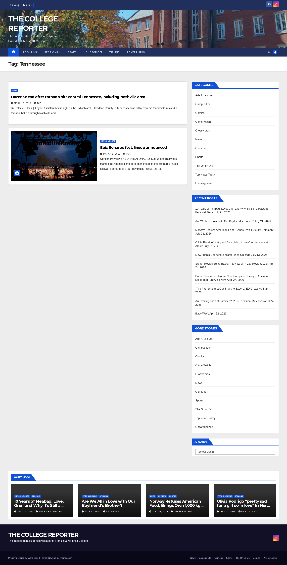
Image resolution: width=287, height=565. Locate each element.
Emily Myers (249, 511)
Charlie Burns (183, 511)
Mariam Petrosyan (50, 511)
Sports (199, 157)
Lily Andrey (113, 511)
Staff (72, 52)
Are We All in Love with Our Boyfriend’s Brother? (224, 221)
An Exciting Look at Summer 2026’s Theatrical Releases (229, 301)
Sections (51, 52)
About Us (30, 52)
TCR (39, 103)
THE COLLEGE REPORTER (43, 534)
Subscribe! (94, 52)
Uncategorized (204, 183)
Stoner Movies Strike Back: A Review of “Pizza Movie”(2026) (231, 263)
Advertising (136, 52)
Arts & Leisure (108, 141)
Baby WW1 (202, 313)
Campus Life (203, 104)
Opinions (200, 148)
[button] (269, 52)
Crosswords (202, 130)
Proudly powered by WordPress (23, 558)
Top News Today (205, 174)
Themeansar (65, 558)
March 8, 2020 (23, 103)
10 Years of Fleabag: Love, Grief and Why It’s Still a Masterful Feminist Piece (39, 505)
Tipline (114, 52)
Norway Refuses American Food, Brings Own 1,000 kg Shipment (234, 230)
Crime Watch (203, 121)
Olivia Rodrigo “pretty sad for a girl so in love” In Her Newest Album (242, 505)
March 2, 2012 (112, 154)
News (14, 90)
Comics (199, 113)
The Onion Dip (204, 165)
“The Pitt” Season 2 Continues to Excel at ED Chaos (226, 288)
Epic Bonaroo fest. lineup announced (133, 147)
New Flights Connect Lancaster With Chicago (222, 254)
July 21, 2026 (25, 511)
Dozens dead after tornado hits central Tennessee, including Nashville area (78, 97)
